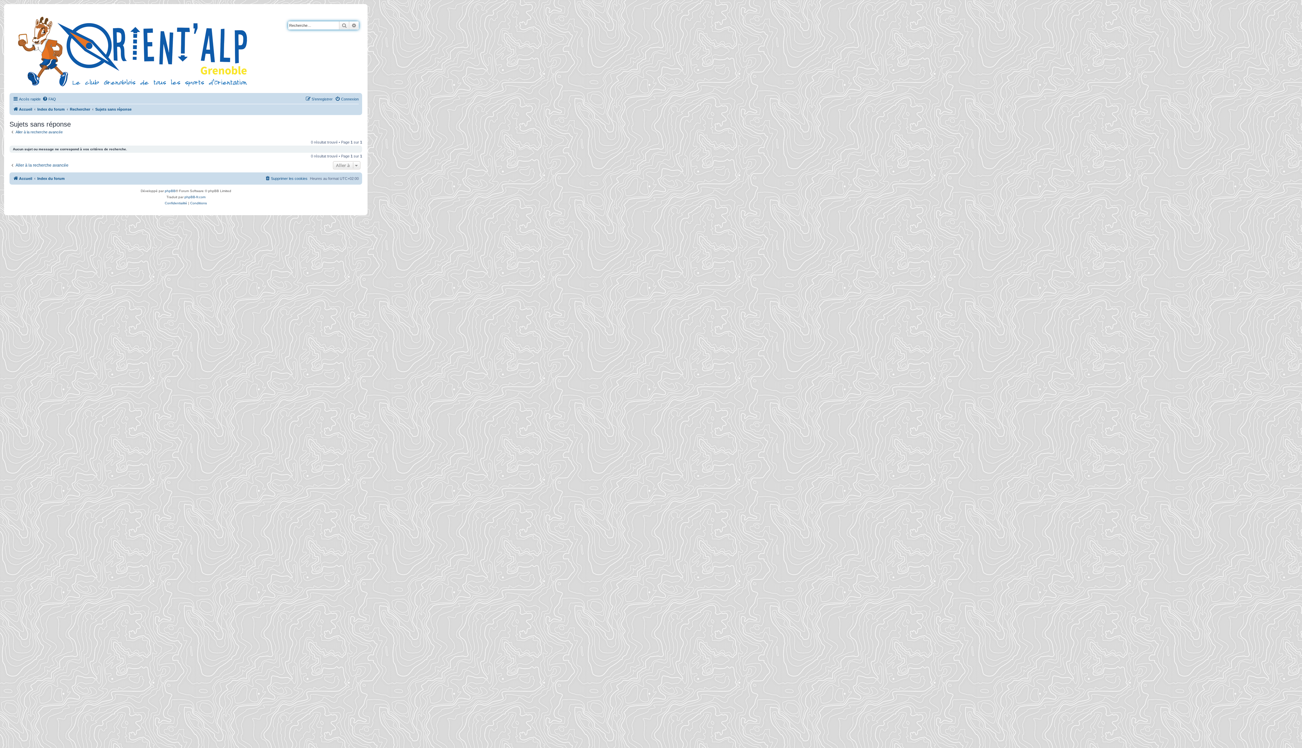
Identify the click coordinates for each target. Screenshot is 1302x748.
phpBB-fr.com (194, 197)
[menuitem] (49, 99)
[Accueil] (133, 50)
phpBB (170, 191)
